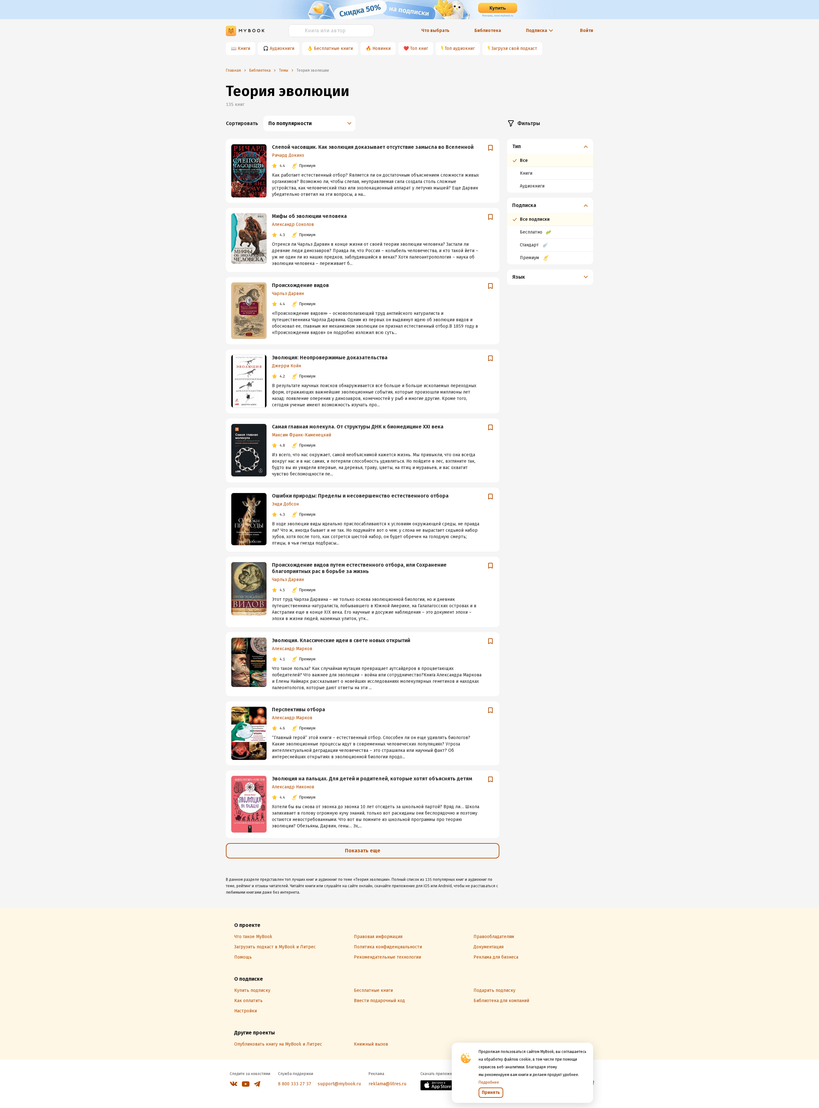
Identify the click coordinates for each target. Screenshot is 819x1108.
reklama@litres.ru (387, 1084)
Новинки (381, 48)
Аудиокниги (282, 48)
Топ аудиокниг (460, 48)
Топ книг (419, 48)
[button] (550, 146)
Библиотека (487, 30)
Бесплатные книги (333, 48)
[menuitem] (550, 166)
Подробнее (489, 1082)
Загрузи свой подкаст (514, 48)
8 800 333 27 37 (294, 1084)
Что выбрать (435, 30)
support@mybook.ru (339, 1084)
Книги (244, 48)
